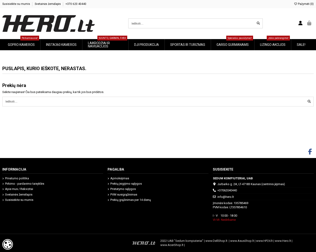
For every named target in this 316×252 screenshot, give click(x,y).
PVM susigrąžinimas (123, 194)
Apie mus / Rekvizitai (19, 189)
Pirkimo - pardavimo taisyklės (24, 183)
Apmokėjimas (119, 178)
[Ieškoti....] (258, 23)
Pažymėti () (305, 4)
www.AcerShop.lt (171, 245)
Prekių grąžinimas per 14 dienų (130, 200)
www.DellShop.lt (217, 241)
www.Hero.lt (283, 241)
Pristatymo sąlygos (123, 189)
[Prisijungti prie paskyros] (301, 23)
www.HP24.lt (264, 241)
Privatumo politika (17, 178)
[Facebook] (310, 151)
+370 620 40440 (75, 4)
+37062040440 (227, 190)
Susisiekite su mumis (16, 4)
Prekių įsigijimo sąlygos (126, 183)
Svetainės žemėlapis (48, 4)
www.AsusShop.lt (242, 241)
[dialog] (7, 244)
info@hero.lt (225, 197)
